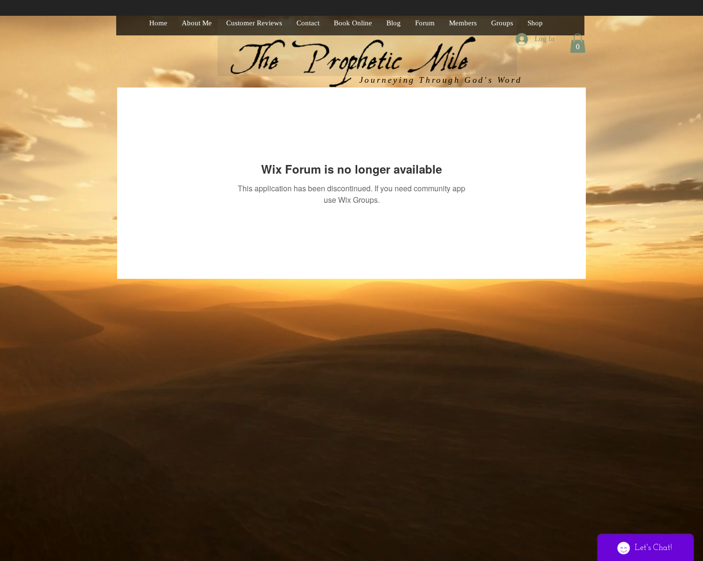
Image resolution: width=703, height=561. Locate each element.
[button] (578, 43)
